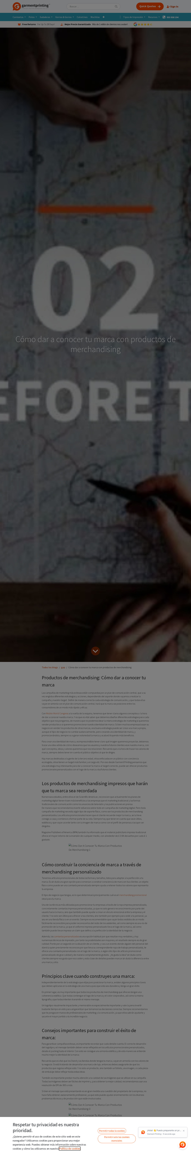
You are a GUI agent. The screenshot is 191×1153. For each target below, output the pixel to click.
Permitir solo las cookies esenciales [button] (117, 1139)
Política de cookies (69, 1148)
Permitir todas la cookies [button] (112, 1130)
